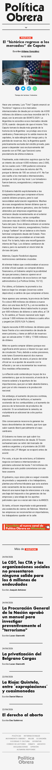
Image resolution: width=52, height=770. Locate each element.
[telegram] (29, 88)
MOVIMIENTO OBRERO (16, 738)
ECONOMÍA (41, 738)
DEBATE (31, 744)
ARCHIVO (41, 744)
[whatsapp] (35, 88)
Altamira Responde (26, 749)
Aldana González (30, 51)
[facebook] (17, 88)
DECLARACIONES (20, 747)
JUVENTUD (36, 741)
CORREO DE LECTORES (16, 744)
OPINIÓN (34, 747)
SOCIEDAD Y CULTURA (20, 741)
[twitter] (23, 88)
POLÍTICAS (26, 38)
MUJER (31, 738)
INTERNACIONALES (32, 736)
